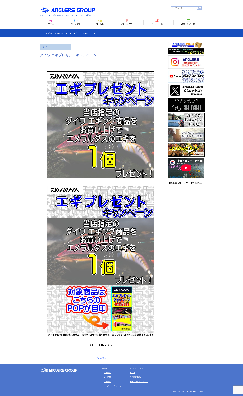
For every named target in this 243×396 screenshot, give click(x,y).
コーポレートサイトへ (112, 386)
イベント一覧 (157, 24)
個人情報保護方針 (136, 377)
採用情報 (107, 382)
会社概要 (107, 373)
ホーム (51, 24)
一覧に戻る (100, 358)
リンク (132, 373)
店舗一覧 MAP (127, 24)
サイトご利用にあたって (139, 382)
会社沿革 (107, 377)
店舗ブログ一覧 (188, 24)
